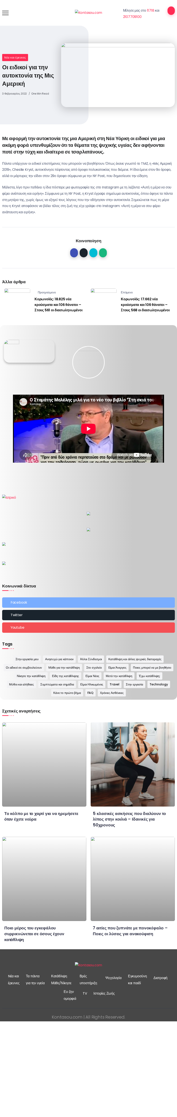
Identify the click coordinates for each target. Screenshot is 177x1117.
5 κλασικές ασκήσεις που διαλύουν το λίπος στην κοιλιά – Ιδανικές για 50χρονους (129, 819)
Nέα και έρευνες (15, 57)
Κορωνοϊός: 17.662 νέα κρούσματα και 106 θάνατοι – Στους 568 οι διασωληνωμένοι (145, 305)
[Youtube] (88, 627)
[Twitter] (88, 615)
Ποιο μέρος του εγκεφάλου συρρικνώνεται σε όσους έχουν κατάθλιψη (34, 934)
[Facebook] (88, 602)
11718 (150, 10)
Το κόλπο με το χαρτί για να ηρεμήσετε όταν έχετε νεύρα (41, 816)
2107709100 (132, 16)
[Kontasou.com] (88, 12)
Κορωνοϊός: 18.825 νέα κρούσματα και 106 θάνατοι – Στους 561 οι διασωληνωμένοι (58, 305)
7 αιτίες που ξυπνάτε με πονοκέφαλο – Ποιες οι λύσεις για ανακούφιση (130, 931)
